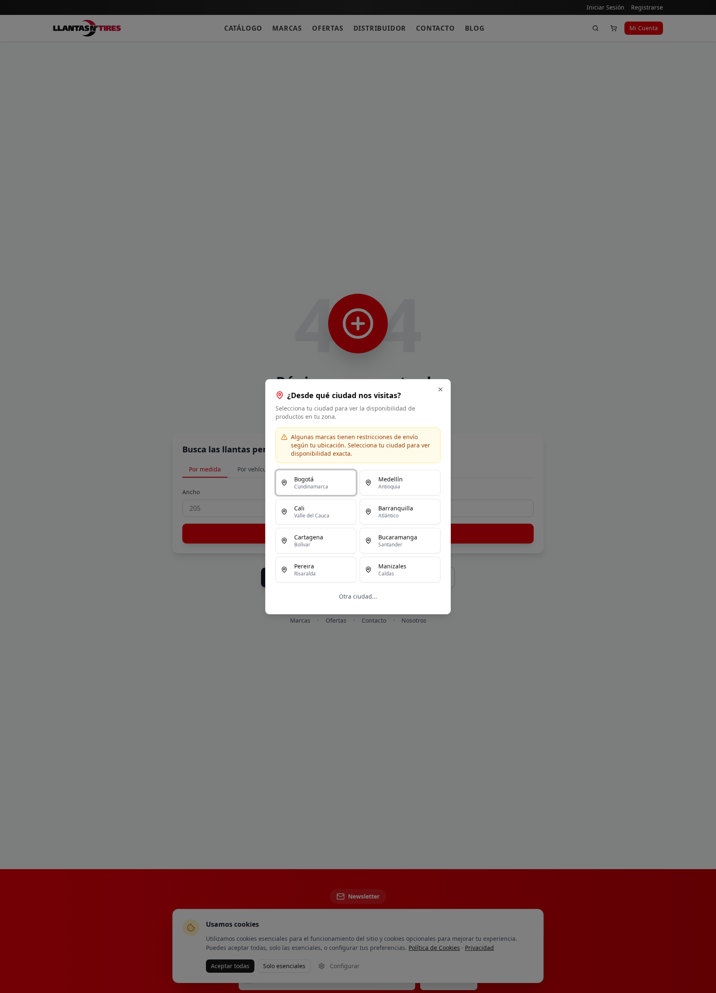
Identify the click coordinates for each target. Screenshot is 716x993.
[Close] (440, 389)
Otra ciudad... (358, 596)
